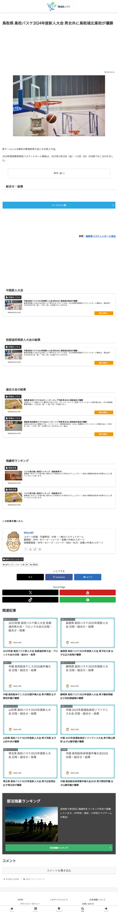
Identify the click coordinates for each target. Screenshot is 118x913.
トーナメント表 (59, 205)
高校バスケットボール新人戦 (16, 564)
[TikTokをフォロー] (35, 549)
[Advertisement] (59, 47)
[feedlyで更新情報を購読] (40, 549)
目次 (56, 173)
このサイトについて (59, 899)
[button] (109, 577)
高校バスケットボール (14, 559)
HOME (20, 899)
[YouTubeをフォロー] (30, 549)
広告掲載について (98, 899)
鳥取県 (35, 564)
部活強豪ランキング (59, 847)
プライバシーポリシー (30, 903)
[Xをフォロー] (26, 549)
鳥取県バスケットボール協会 (101, 236)
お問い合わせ (88, 903)
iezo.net (29, 532)
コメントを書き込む (59, 870)
